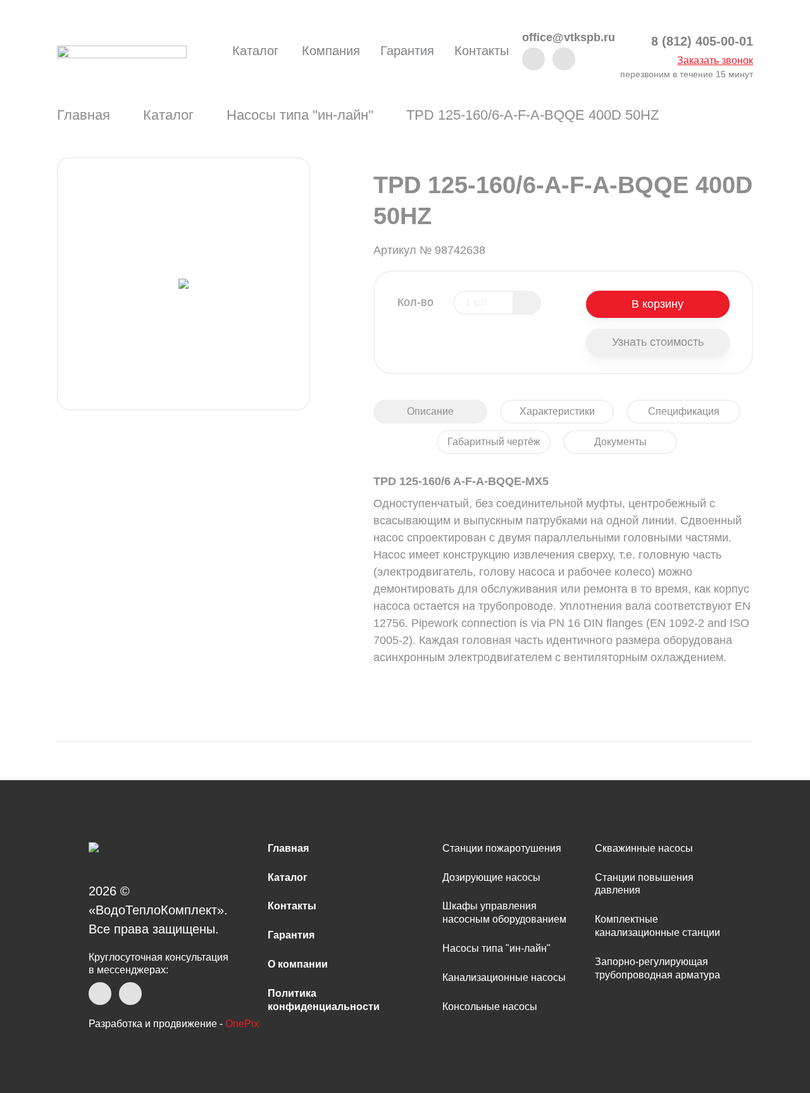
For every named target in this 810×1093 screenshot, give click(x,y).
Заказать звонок (715, 60)
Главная (83, 115)
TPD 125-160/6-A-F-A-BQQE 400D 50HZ (532, 115)
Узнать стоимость (658, 342)
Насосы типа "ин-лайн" (300, 115)
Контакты (481, 51)
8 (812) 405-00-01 (702, 41)
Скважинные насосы (644, 848)
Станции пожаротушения (501, 848)
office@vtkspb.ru (568, 37)
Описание (430, 411)
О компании (298, 964)
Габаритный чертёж (493, 441)
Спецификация (684, 411)
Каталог (255, 51)
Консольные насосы (489, 1006)
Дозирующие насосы (491, 877)
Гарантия (407, 51)
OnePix (242, 1023)
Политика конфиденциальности (324, 1000)
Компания (331, 51)
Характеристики (557, 411)
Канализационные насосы (504, 977)
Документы (620, 441)
